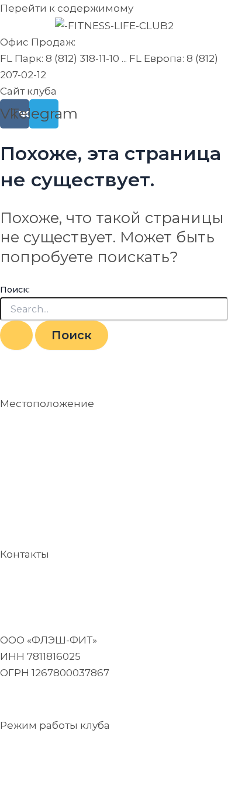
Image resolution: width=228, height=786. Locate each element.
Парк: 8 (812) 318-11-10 (141, 581)
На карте (23, 462)
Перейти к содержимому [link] (66, 8)
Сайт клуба (28, 91)
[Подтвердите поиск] (16, 335)
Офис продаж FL (44, 581)
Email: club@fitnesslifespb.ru (73, 699)
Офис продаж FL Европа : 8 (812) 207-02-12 (107, 597)
